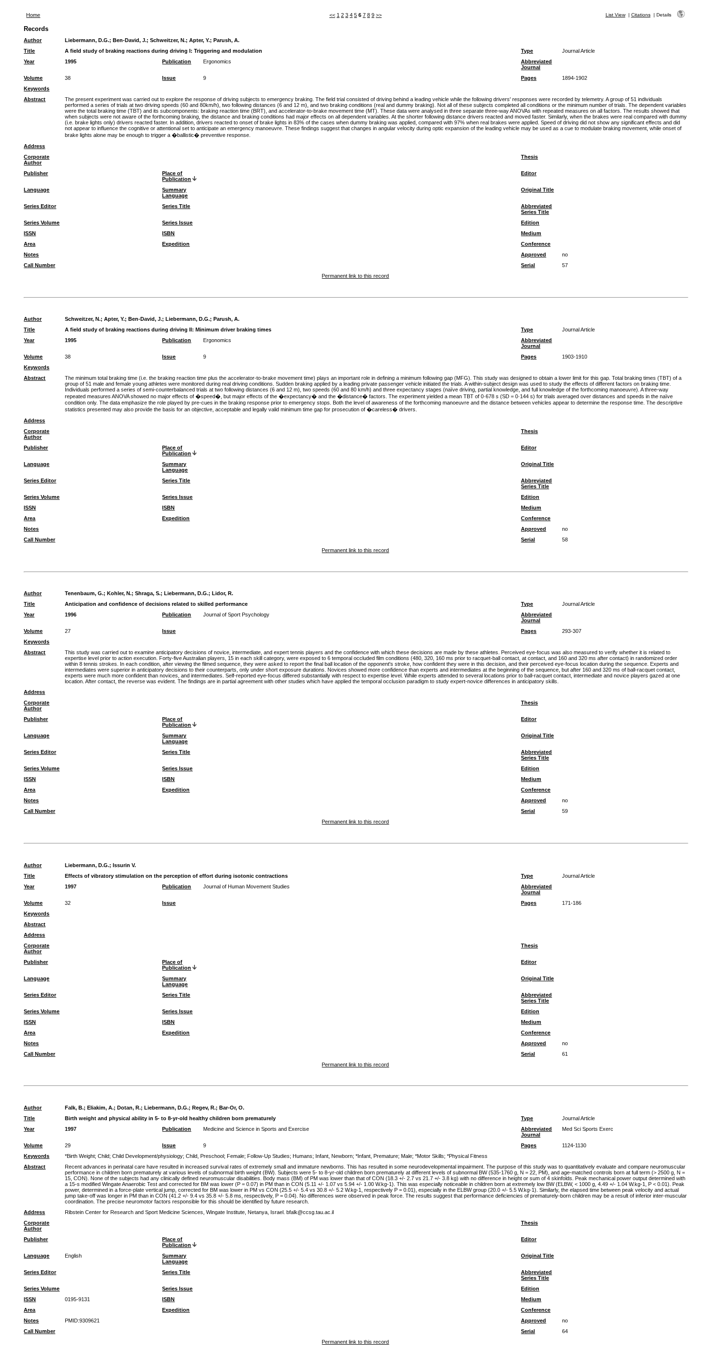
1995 (70, 61)
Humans (302, 1156)
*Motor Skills (429, 1156)
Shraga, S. (148, 593)
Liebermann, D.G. (87, 40)
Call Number (39, 265)
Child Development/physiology (147, 1156)
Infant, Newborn (334, 1156)
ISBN (168, 233)
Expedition (176, 244)
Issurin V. (124, 865)
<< (332, 15)
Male (406, 1156)
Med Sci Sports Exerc (587, 1129)
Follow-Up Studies (268, 1156)
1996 (70, 614)
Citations (641, 14)
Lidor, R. (222, 593)
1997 (70, 886)
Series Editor (40, 206)
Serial (528, 265)
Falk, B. (74, 1108)
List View (615, 14)
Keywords (36, 88)
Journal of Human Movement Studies (246, 886)
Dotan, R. (129, 1108)
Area (29, 244)
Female (235, 1156)
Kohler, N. (119, 593)
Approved (533, 254)
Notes (31, 254)
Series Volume (41, 222)
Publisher (36, 173)
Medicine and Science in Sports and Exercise (256, 1129)
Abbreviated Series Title (536, 209)
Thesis (529, 157)
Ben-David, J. (130, 40)
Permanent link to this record (355, 276)
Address (34, 146)
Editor (528, 173)
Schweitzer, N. (168, 40)
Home (33, 15)
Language (36, 190)
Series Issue (177, 222)
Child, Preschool (205, 1156)
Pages (528, 78)
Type (527, 51)
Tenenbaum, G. (84, 593)
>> (379, 15)
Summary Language (175, 192)
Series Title (176, 206)
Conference (535, 244)
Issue (169, 78)
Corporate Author (36, 159)
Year (29, 61)
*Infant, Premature (377, 1156)
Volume (33, 78)
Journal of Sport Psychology (236, 614)
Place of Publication (176, 176)
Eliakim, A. (100, 1108)
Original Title (537, 190)
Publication (176, 61)
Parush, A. (226, 40)
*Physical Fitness (467, 1156)
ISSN (30, 233)
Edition (530, 222)
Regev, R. (204, 1108)
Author (33, 40)
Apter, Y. (199, 40)
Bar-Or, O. (231, 1108)
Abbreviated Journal (536, 64)
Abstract (34, 99)
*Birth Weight (80, 1156)
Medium (531, 233)
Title (29, 51)
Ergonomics (217, 61)
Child (103, 1156)
